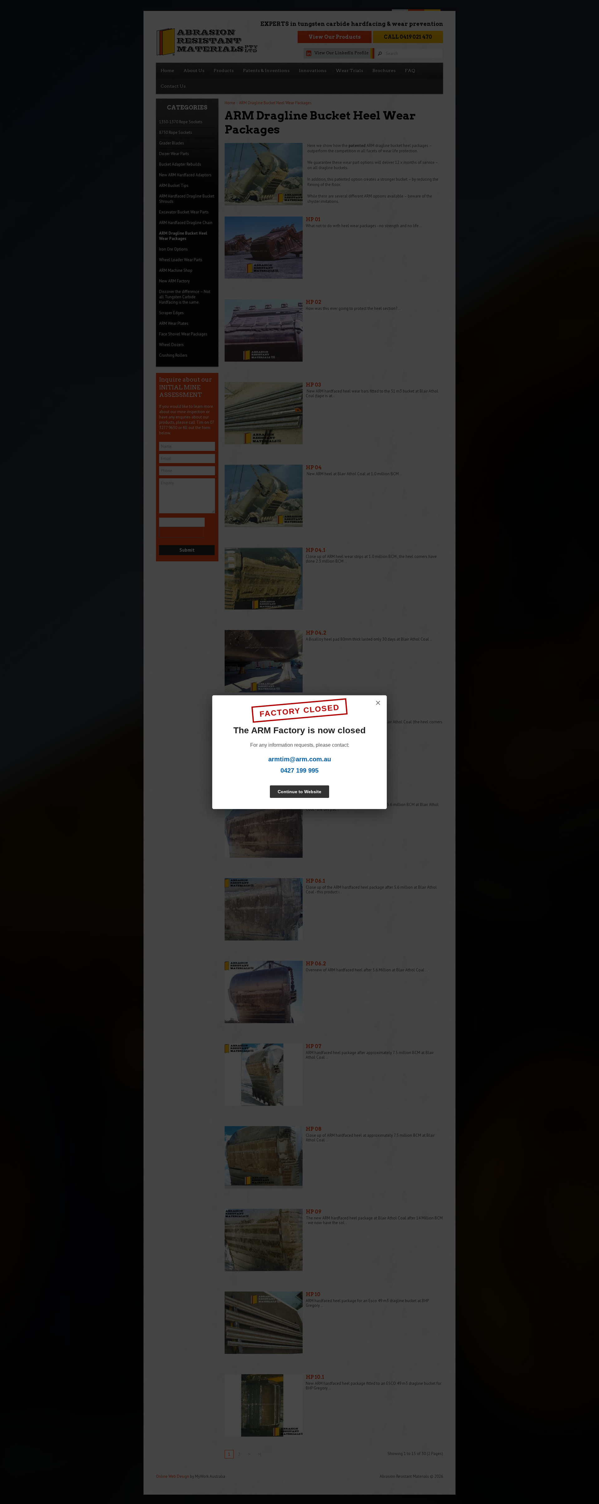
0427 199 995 (299, 770)
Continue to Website (299, 791)
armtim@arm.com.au (299, 759)
